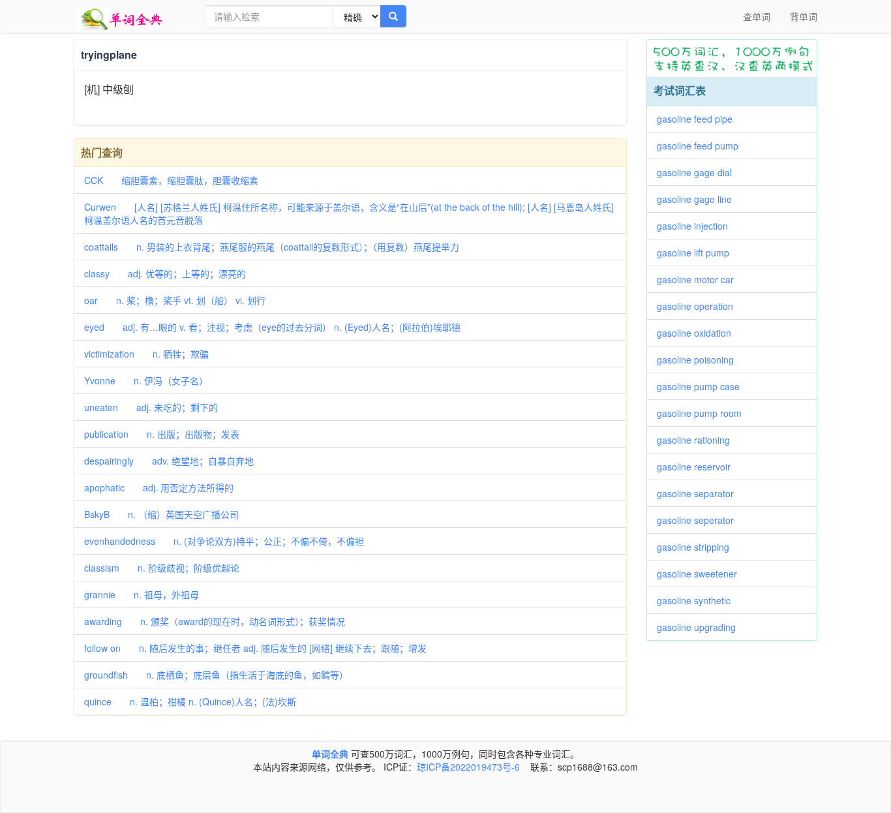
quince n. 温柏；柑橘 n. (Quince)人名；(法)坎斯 (190, 701)
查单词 (756, 16)
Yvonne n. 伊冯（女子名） (146, 380)
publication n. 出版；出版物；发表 (161, 433)
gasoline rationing (698, 439)
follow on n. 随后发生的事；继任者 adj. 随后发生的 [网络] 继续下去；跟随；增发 (255, 647)
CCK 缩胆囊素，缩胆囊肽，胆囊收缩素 (171, 180)
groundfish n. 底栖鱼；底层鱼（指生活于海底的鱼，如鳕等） (216, 674)
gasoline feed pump (702, 145)
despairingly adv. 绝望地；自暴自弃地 (169, 460)
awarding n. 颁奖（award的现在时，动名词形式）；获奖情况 (214, 621)
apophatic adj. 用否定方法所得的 (159, 487)
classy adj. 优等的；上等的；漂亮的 (165, 273)
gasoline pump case (703, 386)
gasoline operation (699, 306)
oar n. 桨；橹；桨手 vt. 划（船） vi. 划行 (174, 300)
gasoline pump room (704, 413)
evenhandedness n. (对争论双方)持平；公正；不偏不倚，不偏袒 (224, 540)
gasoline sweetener (701, 573)
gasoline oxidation (698, 332)
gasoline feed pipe (699, 118)
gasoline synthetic (698, 600)
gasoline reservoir (698, 466)
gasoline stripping (697, 546)
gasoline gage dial (699, 172)
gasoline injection (697, 225)
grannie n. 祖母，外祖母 (141, 594)
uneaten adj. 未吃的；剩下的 (151, 407)
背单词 (803, 16)
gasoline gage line (699, 199)
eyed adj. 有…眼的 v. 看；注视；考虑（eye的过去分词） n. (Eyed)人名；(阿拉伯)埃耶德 (272, 326)
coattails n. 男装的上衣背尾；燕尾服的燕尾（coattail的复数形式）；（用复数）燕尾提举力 (271, 246)
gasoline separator (700, 493)
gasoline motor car (700, 279)
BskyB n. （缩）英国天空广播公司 (161, 514)
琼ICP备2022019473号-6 (468, 766)
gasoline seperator (700, 520)
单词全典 (330, 753)
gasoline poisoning (700, 359)
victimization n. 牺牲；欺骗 (146, 353)
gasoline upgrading (701, 627)
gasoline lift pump (697, 252)
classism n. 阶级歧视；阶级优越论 (161, 567)
